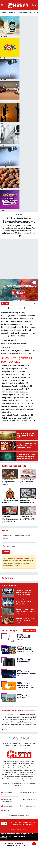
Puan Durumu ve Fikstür (29, 799)
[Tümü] (35, 578)
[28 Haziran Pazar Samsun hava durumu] (19, 290)
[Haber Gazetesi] (17, 5)
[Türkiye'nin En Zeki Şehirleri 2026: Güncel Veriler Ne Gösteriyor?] (28, 510)
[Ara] (36, 5)
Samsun (12, 13)
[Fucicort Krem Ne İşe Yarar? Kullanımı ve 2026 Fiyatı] (28, 473)
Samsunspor (23, 13)
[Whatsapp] (27, 738)
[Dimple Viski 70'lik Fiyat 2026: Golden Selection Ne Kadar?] (10, 493)
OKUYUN (29, 836)
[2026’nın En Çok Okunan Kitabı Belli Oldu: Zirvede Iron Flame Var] (10, 473)
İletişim (9, 743)
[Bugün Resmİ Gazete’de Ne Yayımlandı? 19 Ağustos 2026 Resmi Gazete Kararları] (10, 510)
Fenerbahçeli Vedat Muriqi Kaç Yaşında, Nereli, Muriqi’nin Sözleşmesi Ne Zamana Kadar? (18, 845)
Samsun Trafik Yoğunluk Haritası (6, 800)
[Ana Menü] (2, 5)
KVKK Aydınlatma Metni (25, 745)
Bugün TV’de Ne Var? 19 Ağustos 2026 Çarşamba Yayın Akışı (28, 500)
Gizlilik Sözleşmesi (29, 743)
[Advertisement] (19, 259)
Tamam (3, 839)
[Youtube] (24, 738)
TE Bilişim (24, 829)
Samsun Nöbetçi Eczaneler (7, 793)
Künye (4, 743)
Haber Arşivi (7, 811)
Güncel (4, 13)
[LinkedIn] (20, 738)
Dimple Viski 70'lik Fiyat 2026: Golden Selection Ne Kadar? (10, 500)
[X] (13, 738)
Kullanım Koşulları (11, 745)
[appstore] (13, 816)
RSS (5, 823)
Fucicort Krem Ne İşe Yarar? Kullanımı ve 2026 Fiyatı (27, 481)
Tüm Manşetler (8, 806)
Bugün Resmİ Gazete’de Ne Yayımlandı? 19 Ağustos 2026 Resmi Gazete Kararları (10, 520)
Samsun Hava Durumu (29, 792)
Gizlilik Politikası (18, 743)
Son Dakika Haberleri (28, 806)
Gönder (6, 552)
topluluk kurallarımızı (19, 558)
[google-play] (24, 816)
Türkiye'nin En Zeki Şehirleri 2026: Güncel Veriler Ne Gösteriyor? (27, 518)
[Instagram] (17, 738)
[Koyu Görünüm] (33, 5)
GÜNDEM (19, 214)
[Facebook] (10, 738)
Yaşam (32, 13)
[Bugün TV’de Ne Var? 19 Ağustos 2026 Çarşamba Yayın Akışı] (28, 493)
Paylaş (6, 303)
